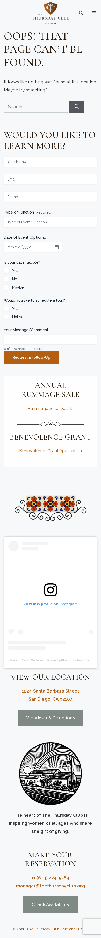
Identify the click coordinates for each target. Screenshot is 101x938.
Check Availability (50, 904)
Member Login (75, 929)
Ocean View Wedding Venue (32, 660)
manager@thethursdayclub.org (50, 885)
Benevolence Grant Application (50, 450)
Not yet (18, 317)
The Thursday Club (43, 929)
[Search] (76, 107)
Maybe (18, 287)
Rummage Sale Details (50, 408)
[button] (81, 13)
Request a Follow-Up (31, 357)
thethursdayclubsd (77, 660)
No (14, 279)
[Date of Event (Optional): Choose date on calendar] (57, 247)
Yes (15, 271)
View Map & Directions (50, 717)
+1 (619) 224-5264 (51, 877)
